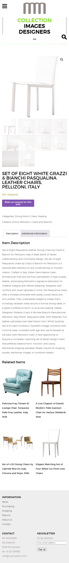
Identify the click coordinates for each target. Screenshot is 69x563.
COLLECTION (34, 20)
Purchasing (8, 506)
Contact (6, 524)
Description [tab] (12, 233)
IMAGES (34, 26)
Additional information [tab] (34, 233)
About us (7, 519)
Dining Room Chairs (26, 216)
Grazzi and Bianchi (41, 222)
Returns (6, 515)
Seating (42, 216)
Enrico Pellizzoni (21, 222)
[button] (62, 59)
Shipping (7, 510)
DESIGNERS (34, 31)
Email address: (45, 538)
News (5, 501)
